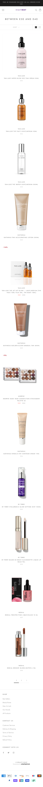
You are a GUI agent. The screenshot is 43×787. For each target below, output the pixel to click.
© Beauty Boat (21, 762)
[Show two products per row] (40, 27)
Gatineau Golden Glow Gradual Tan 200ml (21, 345)
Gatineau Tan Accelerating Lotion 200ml (21, 237)
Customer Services (9, 725)
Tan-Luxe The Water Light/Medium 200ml (21, 184)
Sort (15, 27)
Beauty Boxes (7, 702)
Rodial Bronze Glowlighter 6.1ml (21, 668)
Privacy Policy (7, 736)
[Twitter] (8, 752)
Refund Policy (7, 740)
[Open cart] (40, 10)
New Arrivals (7, 706)
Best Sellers (6, 699)
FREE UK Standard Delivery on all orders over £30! (21, 3)
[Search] (36, 10)
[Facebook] (3, 752)
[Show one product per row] (36, 27)
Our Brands (6, 710)
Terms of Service (8, 732)
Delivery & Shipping (9, 729)
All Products (6, 713)
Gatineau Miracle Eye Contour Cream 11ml (22, 454)
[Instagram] (13, 752)
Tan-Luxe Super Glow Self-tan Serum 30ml (21, 78)
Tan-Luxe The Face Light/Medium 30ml (21, 131)
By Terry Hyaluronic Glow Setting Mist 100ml (21, 507)
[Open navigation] (3, 10)
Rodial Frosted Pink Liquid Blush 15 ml (21, 615)
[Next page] (26, 680)
